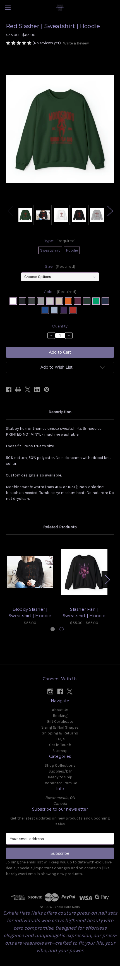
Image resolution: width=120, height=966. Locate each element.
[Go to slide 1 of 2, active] (53, 629)
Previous (10, 210)
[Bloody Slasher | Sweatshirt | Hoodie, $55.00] (30, 571)
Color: (60, 291)
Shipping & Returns (60, 733)
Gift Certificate (60, 721)
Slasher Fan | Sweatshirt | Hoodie (84, 612)
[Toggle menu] (7, 7)
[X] (27, 389)
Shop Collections (60, 765)
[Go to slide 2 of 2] (61, 629)
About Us (60, 709)
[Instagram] (50, 691)
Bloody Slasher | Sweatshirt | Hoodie (30, 612)
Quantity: (60, 326)
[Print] (18, 389)
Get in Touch (60, 744)
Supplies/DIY (60, 771)
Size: (60, 266)
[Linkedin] (37, 389)
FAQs (60, 739)
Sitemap (60, 750)
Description (60, 411)
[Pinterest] (46, 389)
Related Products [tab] (60, 526)
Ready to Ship (60, 777)
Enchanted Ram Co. (60, 783)
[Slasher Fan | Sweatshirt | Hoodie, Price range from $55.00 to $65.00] (84, 571)
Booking (60, 715)
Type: (60, 241)
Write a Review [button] (76, 43)
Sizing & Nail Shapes (60, 727)
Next (110, 210)
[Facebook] (8, 389)
